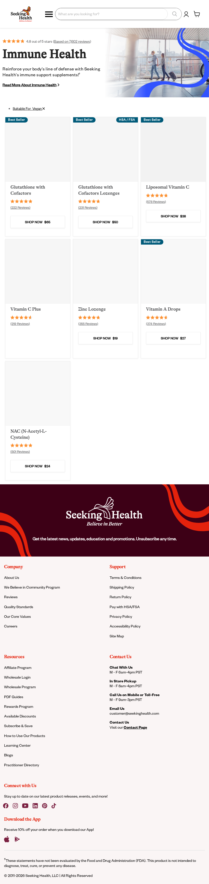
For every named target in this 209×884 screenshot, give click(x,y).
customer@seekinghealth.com (134, 713)
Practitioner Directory (21, 764)
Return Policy (120, 596)
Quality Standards (18, 606)
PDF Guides (13, 696)
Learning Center (17, 745)
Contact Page (135, 727)
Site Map (117, 636)
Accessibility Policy (125, 626)
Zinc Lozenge (92, 309)
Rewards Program (18, 706)
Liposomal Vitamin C (167, 187)
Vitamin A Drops (163, 309)
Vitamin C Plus (25, 309)
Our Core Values (17, 616)
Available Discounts (20, 716)
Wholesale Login (17, 677)
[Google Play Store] (17, 839)
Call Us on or (135, 694)
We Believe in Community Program (32, 587)
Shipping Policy (122, 587)
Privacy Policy (121, 616)
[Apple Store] (6, 839)
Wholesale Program (20, 686)
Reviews (11, 596)
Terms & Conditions (125, 577)
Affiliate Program (17, 667)
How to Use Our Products (24, 735)
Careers (10, 626)
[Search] (174, 14)
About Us (11, 577)
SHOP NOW (37, 222)
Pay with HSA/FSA (125, 606)
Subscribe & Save (18, 725)
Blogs (8, 755)
